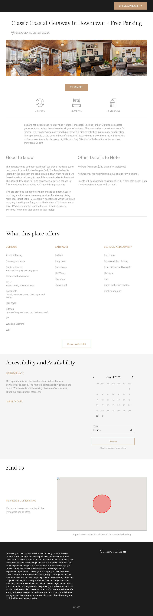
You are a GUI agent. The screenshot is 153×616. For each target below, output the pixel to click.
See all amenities (76, 344)
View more (76, 87)
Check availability (130, 5)
